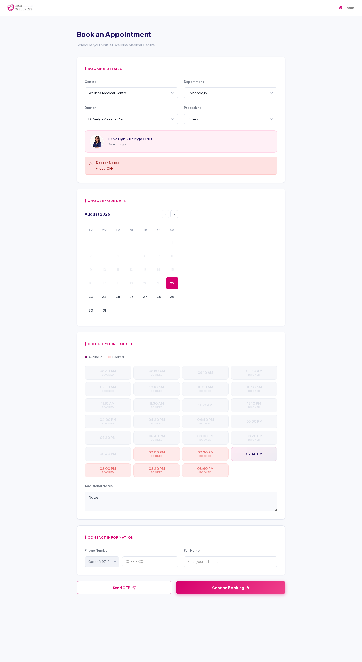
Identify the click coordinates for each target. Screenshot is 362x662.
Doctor (90, 108)
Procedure (192, 108)
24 (104, 297)
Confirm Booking (228, 587)
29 (172, 297)
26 (131, 297)
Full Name (192, 550)
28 (159, 297)
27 (145, 297)
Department (194, 82)
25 (118, 297)
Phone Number (97, 550)
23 (91, 297)
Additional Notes (99, 486)
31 (104, 310)
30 (91, 310)
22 (172, 283)
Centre (90, 82)
